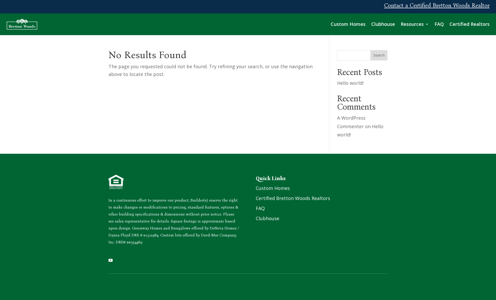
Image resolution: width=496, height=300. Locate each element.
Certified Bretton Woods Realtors (293, 198)
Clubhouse (383, 24)
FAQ (439, 24)
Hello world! (350, 83)
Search (379, 55)
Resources (412, 24)
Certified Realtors (470, 24)
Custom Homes (348, 24)
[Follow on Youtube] (110, 260)
